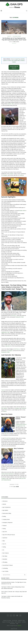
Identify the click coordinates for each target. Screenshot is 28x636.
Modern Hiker (11, 103)
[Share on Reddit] (16, 486)
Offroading (4, 562)
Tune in (3, 389)
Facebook (21, 175)
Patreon (4, 411)
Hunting (4, 546)
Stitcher (5, 60)
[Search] (26, 11)
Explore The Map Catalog (8, 622)
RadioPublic (17, 60)
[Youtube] (17, 615)
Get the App (14, 620)
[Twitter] (11, 615)
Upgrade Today (21, 620)
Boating (4, 516)
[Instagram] (14, 615)
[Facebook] (8, 615)
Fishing (4, 528)
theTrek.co (13, 315)
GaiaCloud (4, 537)
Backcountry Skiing (6, 513)
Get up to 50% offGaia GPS (14, 67)
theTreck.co (17, 349)
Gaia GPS (6, 433)
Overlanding (5, 568)
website (11, 173)
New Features (5, 553)
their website (4, 408)
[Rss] (20, 615)
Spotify (22, 58)
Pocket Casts (10, 60)
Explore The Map (7, 620)
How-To (4, 543)
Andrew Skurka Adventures (7, 473)
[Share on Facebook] (11, 486)
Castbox (14, 62)
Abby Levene (16, 41)
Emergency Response (7, 522)
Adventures (4, 501)
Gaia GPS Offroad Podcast (8, 534)
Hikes (3, 540)
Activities (24, 622)
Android (4, 504)
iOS (3, 550)
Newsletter (4, 559)
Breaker (22, 60)
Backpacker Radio (19, 317)
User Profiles (5, 571)
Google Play (17, 58)
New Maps (4, 556)
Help (17, 623)
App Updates (5, 510)
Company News (6, 519)
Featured (4, 525)
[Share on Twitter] (13, 486)
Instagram (5, 175)
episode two (8, 346)
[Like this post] (10, 486)
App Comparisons (6, 507)
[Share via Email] (17, 486)
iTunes (12, 58)
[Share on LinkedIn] (14, 486)
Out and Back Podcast (7, 565)
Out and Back (8, 438)
